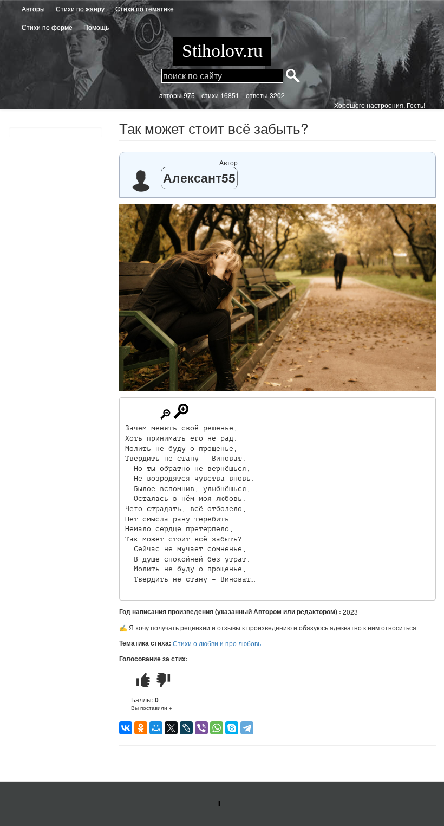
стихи (210, 95)
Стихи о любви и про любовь (217, 643)
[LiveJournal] (186, 727)
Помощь (96, 26)
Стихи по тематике (144, 8)
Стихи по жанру (80, 8)
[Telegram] (246, 727)
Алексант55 (199, 177)
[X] (171, 727)
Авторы (33, 8)
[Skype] (231, 727)
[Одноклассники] (140, 727)
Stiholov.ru (222, 51)
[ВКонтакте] (125, 727)
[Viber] (201, 727)
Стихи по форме (47, 26)
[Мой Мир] (155, 727)
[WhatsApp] (216, 727)
